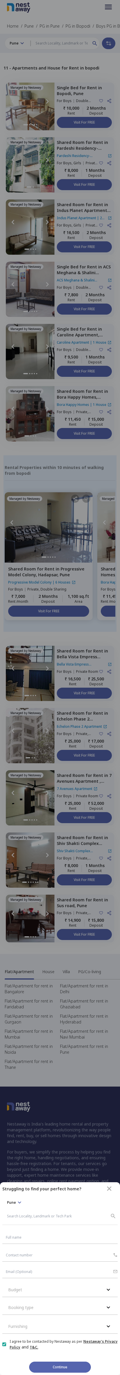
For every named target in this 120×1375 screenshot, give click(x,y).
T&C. (34, 1347)
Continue (60, 1367)
